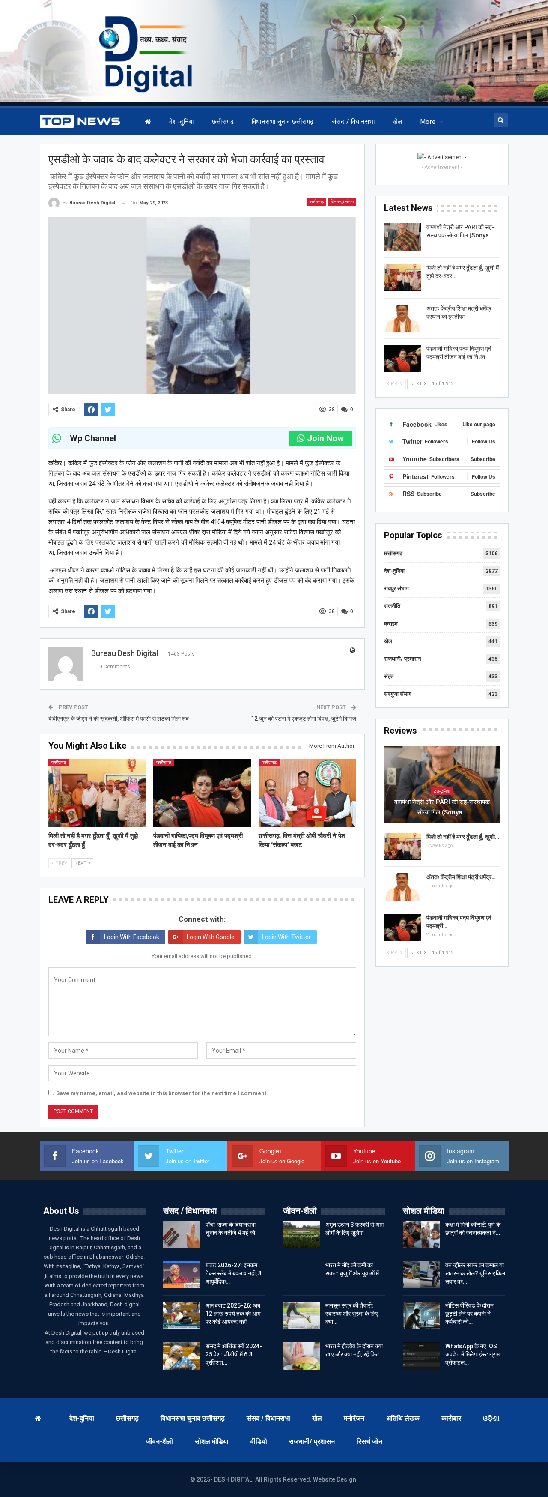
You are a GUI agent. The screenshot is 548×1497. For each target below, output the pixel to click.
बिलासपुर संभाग (342, 201)
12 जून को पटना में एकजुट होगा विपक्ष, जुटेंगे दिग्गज (303, 718)
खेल (397, 122)
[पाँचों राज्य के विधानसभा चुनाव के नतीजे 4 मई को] (181, 1234)
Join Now (325, 438)
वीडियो (258, 1441)
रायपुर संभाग (396, 588)
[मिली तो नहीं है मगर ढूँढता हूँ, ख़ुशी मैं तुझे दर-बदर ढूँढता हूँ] (97, 793)
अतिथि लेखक (403, 1418)
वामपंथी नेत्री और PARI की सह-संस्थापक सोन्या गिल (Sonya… (442, 807)
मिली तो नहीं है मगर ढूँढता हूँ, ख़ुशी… (462, 836)
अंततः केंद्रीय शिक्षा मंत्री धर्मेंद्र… (461, 877)
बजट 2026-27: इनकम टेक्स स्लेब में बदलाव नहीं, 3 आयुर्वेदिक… (234, 1273)
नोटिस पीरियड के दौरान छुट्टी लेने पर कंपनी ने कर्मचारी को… (469, 1313)
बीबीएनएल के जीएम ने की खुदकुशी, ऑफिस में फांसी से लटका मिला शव (118, 718)
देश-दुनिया (181, 122)
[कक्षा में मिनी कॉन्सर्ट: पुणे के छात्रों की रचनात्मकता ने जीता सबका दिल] (421, 1234)
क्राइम (391, 623)
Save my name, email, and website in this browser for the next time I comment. (162, 1093)
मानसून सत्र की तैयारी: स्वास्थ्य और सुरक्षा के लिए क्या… (351, 1313)
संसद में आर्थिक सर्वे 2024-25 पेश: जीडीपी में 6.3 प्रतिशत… (234, 1354)
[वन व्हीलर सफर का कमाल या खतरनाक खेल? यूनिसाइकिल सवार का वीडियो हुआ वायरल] (421, 1275)
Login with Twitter (286, 937)
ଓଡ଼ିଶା (491, 1418)
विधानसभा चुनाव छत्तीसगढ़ (283, 122)
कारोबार (451, 1418)
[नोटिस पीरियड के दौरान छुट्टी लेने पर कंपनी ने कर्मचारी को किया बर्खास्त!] (421, 1315)
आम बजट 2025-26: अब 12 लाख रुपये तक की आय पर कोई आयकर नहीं (233, 1313)
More (428, 122)
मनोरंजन (354, 1418)
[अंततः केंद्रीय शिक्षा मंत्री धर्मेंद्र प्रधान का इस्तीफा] (402, 318)
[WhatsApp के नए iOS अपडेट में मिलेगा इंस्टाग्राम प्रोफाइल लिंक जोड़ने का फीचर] (421, 1356)
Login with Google (211, 937)
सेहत (388, 676)
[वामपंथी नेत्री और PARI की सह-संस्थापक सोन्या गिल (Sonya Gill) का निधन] (402, 237)
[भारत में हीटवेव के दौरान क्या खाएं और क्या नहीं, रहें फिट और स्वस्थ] (301, 1356)
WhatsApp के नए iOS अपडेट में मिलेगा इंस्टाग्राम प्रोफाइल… (472, 1354)
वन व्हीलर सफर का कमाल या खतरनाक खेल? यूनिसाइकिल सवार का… (475, 1273)
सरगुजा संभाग (397, 694)
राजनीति (392, 606)
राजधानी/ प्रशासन (402, 659)
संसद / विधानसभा (353, 122)
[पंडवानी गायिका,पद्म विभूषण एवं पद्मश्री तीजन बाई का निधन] (202, 793)
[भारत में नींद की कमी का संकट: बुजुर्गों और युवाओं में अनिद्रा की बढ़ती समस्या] (301, 1275)
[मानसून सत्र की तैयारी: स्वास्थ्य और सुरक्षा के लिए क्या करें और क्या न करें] (301, 1315)
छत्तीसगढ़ (223, 122)
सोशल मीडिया (212, 1441)
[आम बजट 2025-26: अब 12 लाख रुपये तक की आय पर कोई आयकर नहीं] (181, 1315)
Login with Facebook (131, 937)
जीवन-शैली (159, 1441)
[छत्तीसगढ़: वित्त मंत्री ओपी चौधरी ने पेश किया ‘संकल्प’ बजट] (307, 793)
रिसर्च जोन (369, 1441)
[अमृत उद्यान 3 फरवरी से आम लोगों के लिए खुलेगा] (301, 1234)
